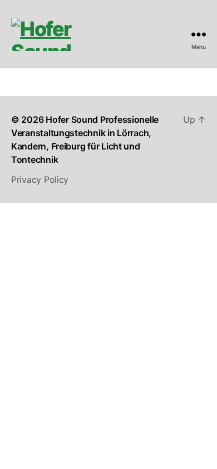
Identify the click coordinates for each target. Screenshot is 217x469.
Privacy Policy (39, 179)
